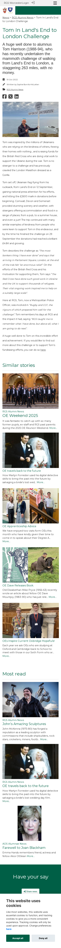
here (43, 349)
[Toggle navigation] (55, 3)
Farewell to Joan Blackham (24, 848)
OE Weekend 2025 (20, 415)
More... (53, 428)
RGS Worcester (13, 2)
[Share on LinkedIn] (16, 97)
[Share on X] (10, 97)
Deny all (43, 938)
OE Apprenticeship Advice (19, 526)
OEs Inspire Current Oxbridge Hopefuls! (28, 640)
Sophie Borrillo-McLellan (28, 84)
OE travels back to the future (21, 470)
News (5, 17)
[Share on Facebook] (4, 97)
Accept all (17, 938)
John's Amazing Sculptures (24, 724)
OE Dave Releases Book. (18, 585)
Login (25, 2)
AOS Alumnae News (14, 843)
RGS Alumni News (22, 17)
